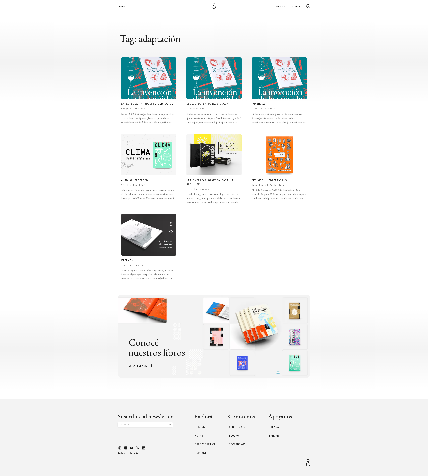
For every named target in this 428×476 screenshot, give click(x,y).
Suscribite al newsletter (145, 416)
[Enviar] (170, 425)
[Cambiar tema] (308, 6)
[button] (120, 448)
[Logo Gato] (214, 6)
